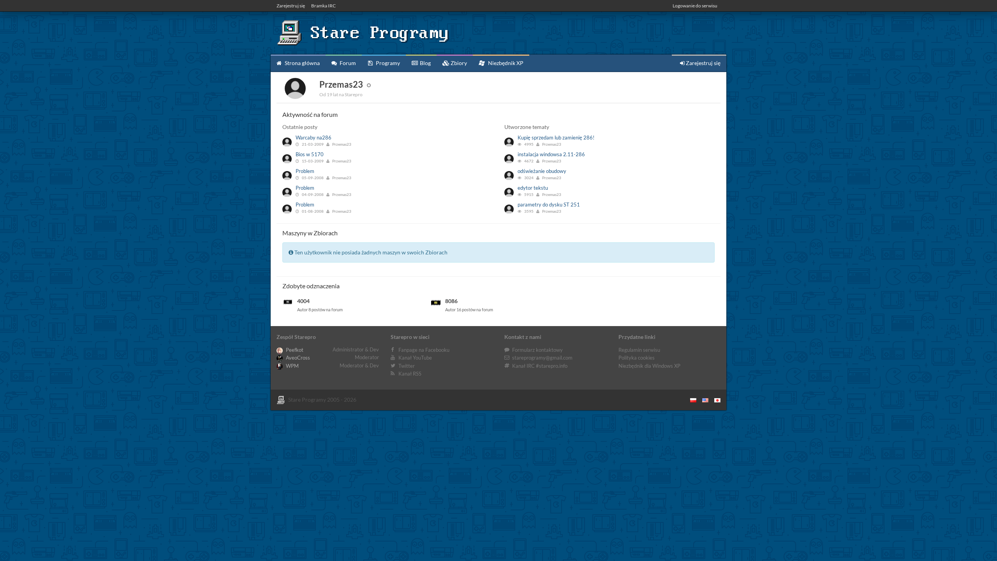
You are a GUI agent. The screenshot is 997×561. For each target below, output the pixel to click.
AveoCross (297, 358)
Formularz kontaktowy (537, 350)
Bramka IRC (323, 6)
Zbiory (458, 63)
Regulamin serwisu (639, 350)
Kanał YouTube (415, 358)
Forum (347, 63)
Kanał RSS (409, 373)
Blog (425, 63)
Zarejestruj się (291, 6)
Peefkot (294, 350)
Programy (387, 63)
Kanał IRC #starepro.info (539, 366)
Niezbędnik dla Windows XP (649, 366)
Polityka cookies (636, 358)
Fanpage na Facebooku (423, 350)
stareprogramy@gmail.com (542, 358)
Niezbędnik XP (505, 63)
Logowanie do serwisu (695, 6)
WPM (292, 366)
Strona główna (302, 63)
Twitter (406, 366)
